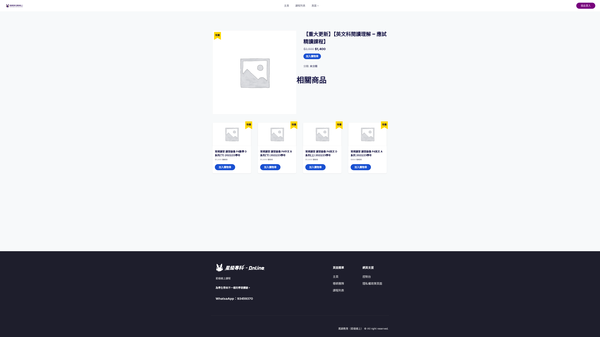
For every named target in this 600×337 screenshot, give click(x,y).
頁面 (314, 5)
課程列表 (300, 5)
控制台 (366, 276)
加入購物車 (312, 56)
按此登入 (586, 5)
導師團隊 (338, 283)
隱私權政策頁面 (372, 283)
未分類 (313, 66)
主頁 (286, 5)
